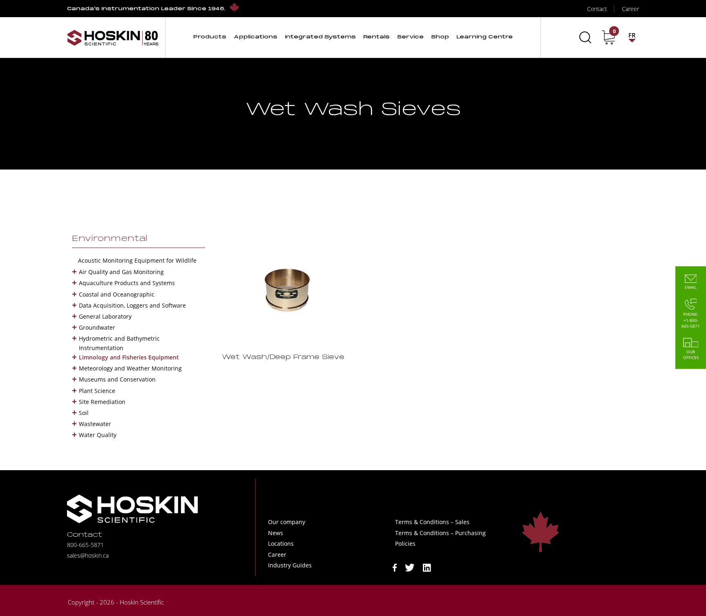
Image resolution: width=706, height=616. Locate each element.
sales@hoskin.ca (88, 555)
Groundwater (97, 327)
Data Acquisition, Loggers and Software (132, 305)
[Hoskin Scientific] (113, 37)
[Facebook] (395, 567)
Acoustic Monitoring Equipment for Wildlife (137, 260)
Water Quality (97, 435)
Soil (84, 413)
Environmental (109, 239)
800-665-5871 (85, 545)
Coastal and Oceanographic (116, 294)
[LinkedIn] (427, 567)
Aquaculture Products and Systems (127, 283)
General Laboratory (105, 316)
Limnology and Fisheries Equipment (129, 357)
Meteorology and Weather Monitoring (130, 368)
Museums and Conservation (117, 379)
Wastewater (95, 424)
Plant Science (97, 391)
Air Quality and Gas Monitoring (121, 272)
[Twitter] (410, 567)
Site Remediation (102, 402)
